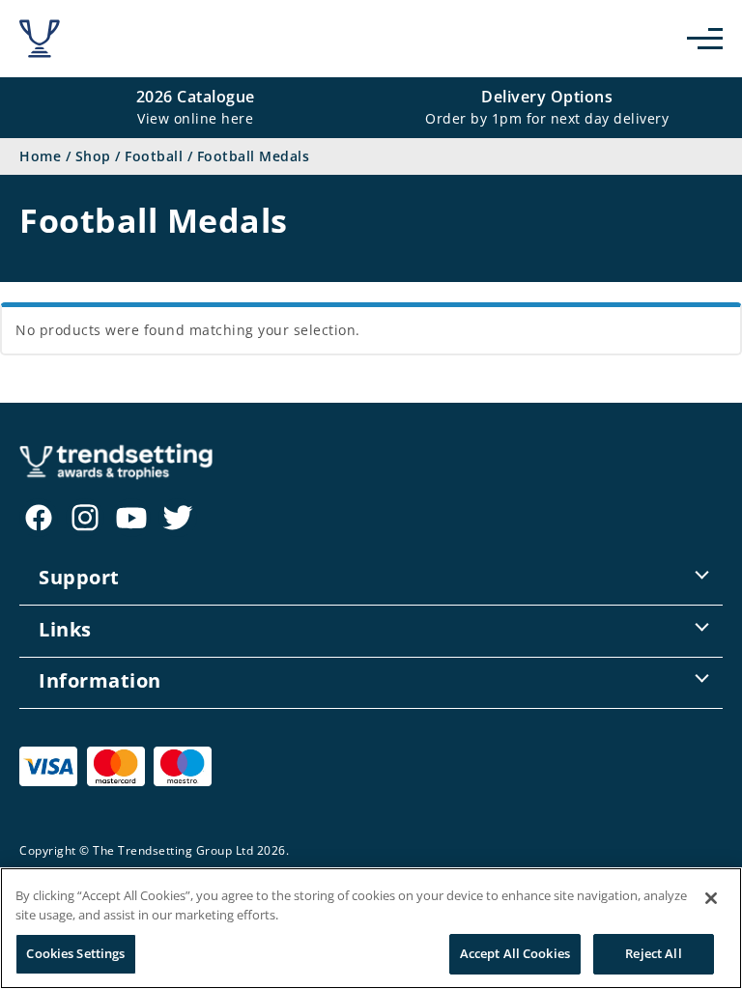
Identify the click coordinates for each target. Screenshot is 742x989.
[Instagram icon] (85, 517)
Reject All (653, 953)
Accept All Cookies (515, 953)
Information (100, 680)
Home (40, 156)
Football (154, 156)
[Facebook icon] (38, 517)
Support (79, 577)
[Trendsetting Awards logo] (39, 38)
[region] (371, 928)
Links (65, 629)
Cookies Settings (75, 953)
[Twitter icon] (177, 517)
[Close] (711, 898)
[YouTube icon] (131, 517)
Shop (93, 156)
